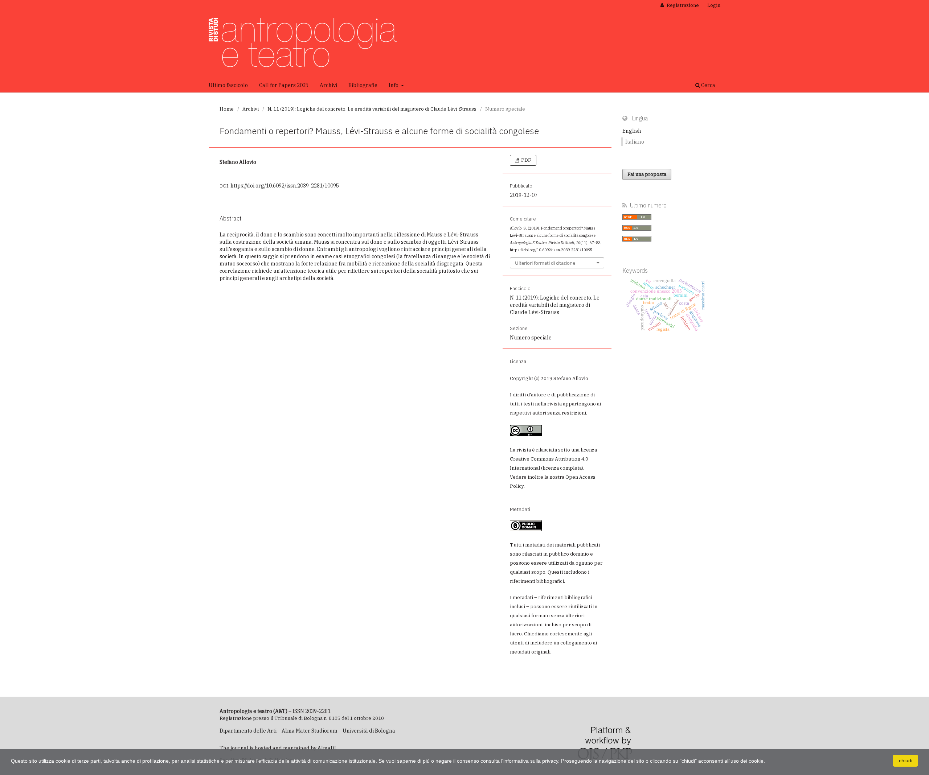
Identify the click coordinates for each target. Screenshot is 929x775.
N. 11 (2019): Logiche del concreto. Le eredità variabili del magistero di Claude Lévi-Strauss (371, 109)
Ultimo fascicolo (228, 85)
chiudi (905, 760)
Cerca (707, 85)
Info (394, 85)
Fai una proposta (646, 174)
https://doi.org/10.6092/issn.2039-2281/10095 (284, 185)
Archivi (328, 85)
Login (713, 5)
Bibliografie (362, 85)
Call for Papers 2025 (283, 85)
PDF (525, 160)
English (631, 131)
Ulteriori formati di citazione (545, 263)
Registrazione (682, 5)
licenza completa (562, 468)
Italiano (634, 142)
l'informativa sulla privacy (529, 761)
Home (227, 109)
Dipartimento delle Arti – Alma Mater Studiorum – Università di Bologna (307, 730)
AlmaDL (327, 748)
